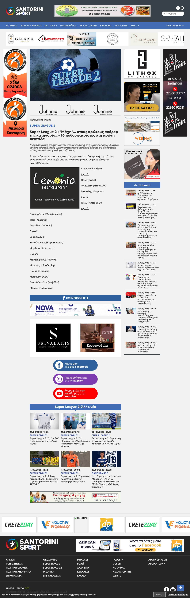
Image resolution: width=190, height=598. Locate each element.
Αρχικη (10, 560)
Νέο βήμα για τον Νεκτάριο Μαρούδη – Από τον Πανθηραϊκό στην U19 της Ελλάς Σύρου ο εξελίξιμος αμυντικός (106, 481)
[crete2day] (106, 525)
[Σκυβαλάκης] (168, 39)
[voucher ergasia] (18, 525)
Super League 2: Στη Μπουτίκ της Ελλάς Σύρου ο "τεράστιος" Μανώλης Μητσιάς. (75, 442)
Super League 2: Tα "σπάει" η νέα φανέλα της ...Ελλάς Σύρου (44, 441)
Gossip (117, 564)
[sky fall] (137, 39)
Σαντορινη (121, 25)
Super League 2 (42, 125)
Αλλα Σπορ (83, 568)
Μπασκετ (82, 560)
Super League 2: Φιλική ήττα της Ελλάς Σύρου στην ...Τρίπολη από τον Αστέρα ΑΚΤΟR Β (44, 480)
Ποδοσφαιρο (49, 560)
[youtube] (182, 8)
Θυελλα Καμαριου (31, 25)
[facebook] (178, 8)
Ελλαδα (81, 576)
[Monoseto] (15, 39)
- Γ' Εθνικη (48, 572)
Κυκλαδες (106, 25)
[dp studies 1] (69, 525)
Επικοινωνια (14, 576)
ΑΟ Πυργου (51, 25)
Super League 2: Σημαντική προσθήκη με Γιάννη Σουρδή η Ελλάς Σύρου (75, 479)
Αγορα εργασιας (157, 560)
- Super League (51, 564)
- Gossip (118, 560)
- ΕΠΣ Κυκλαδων (51, 576)
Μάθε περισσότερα (178, 594)
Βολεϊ (80, 564)
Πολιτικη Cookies (17, 568)
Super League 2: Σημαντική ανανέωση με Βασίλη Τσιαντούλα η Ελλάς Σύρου (106, 441)
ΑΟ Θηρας (12, 25)
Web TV (135, 25)
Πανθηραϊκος (68, 25)
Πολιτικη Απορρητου (19, 572)
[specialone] (44, 525)
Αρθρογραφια (156, 564)
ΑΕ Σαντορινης (88, 25)
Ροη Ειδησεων (14, 564)
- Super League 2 (52, 568)
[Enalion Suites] (107, 39)
